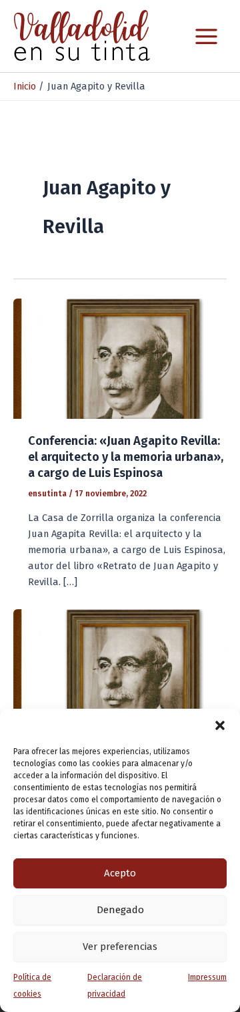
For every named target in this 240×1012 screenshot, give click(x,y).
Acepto (120, 873)
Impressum (207, 977)
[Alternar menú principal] (206, 36)
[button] (220, 725)
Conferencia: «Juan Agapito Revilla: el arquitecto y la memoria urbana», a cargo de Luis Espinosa (125, 457)
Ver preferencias (120, 947)
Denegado (120, 910)
